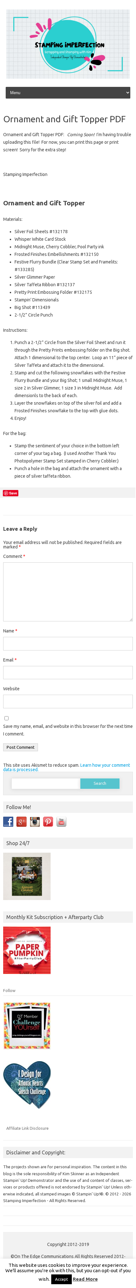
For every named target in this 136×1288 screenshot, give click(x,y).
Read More (85, 1279)
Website (11, 688)
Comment (14, 556)
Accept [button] (61, 1279)
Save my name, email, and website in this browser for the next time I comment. (68, 730)
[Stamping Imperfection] (68, 77)
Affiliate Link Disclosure (27, 1128)
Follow (9, 990)
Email (10, 659)
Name (10, 630)
